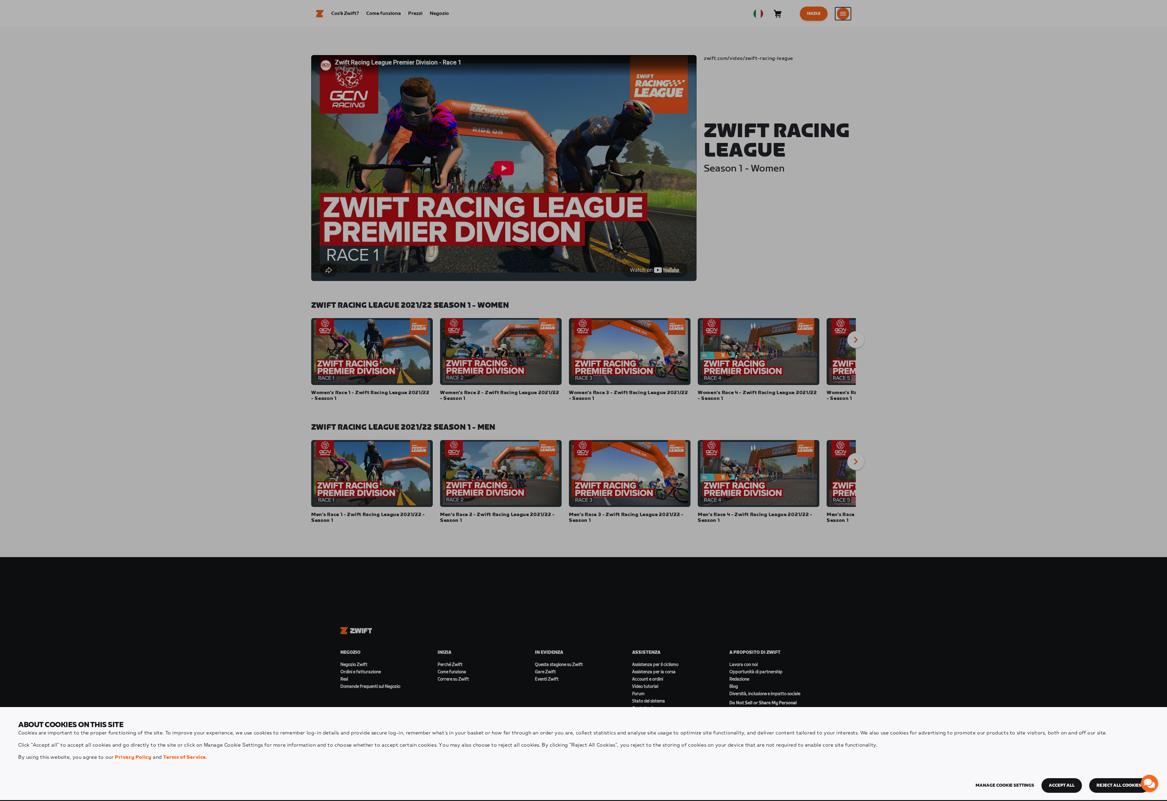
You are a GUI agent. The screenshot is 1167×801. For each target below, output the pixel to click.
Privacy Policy (133, 757)
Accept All (1062, 785)
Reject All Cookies (1118, 785)
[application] (1149, 783)
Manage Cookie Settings (1005, 785)
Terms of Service (184, 757)
